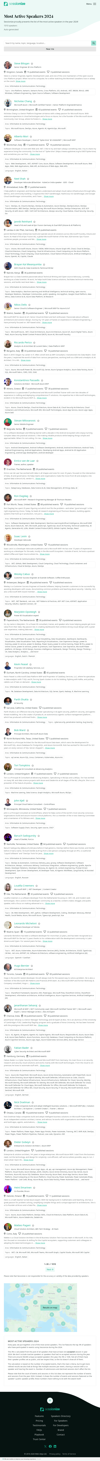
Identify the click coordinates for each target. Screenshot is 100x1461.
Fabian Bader (22, 1047)
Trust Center (39, 1439)
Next (49, 1269)
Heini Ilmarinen (23, 1187)
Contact (61, 1434)
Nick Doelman (22, 1102)
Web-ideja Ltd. (41, 1454)
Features (39, 1416)
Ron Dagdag (21, 496)
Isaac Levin (20, 536)
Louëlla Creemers (24, 885)
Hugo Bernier (22, 965)
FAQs (39, 1429)
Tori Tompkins (22, 765)
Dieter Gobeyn (22, 1142)
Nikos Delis (20, 304)
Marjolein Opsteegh (25, 611)
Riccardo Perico (23, 342)
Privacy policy (54, 1454)
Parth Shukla (21, 699)
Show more (20, 81)
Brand (61, 1429)
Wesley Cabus (22, 574)
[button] (91, 4)
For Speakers (60, 1420)
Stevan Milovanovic (25, 420)
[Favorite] (32, 64)
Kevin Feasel (21, 664)
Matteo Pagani (22, 1225)
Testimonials (39, 1425)
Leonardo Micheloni (25, 923)
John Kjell (19, 800)
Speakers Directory (60, 1416)
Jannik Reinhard (23, 221)
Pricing (39, 1420)
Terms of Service (69, 1454)
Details (39, 1459)
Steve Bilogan (22, 63)
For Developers (61, 1425)
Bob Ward (20, 730)
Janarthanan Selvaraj (26, 1005)
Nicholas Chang (23, 101)
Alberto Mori (21, 136)
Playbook (39, 1434)
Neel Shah (20, 178)
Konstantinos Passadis (27, 380)
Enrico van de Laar (24, 461)
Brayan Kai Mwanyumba (28, 264)
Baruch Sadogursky (25, 835)
